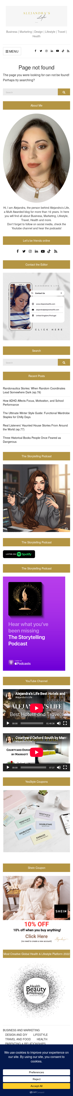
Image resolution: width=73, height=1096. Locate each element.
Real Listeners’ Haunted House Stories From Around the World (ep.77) (35, 427)
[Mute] (59, 723)
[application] (36, 708)
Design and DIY (16, 1035)
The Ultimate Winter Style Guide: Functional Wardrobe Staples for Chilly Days (36, 415)
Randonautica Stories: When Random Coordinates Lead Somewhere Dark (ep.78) (34, 390)
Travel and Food (18, 1039)
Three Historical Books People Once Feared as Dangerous (32, 440)
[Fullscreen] (65, 723)
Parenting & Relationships (25, 1044)
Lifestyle (40, 1035)
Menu (13, 51)
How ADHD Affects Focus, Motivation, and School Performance (33, 402)
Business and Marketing (21, 1030)
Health (42, 1039)
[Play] (8, 723)
